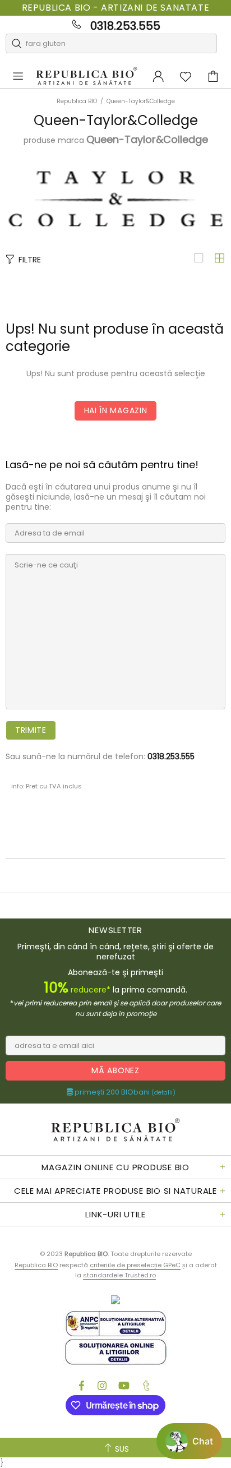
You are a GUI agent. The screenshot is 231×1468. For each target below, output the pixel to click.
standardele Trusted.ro (119, 1275)
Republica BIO (86, 76)
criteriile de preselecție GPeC (135, 1265)
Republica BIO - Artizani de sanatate (116, 8)
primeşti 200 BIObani (124, 1092)
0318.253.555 (125, 26)
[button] (189, 1441)
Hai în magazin (115, 410)
